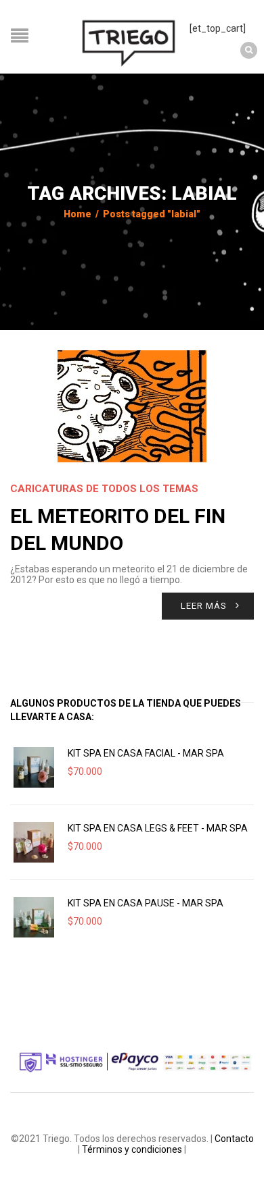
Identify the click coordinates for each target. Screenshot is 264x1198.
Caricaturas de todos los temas (104, 489)
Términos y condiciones (132, 1149)
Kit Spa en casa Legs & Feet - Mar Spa (158, 828)
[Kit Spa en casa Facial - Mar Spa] (34, 767)
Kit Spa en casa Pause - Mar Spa (145, 903)
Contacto (234, 1138)
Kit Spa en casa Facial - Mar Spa (146, 753)
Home (77, 214)
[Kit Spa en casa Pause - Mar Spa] (34, 917)
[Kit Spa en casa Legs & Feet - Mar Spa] (34, 842)
